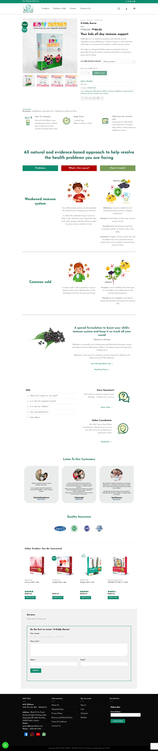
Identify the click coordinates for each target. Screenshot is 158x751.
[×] (5, 745)
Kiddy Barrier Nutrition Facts (66, 111)
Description (27, 111)
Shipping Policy (58, 709)
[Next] (74, 45)
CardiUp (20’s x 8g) (59, 582)
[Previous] (26, 45)
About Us (55, 705)
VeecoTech (106, 748)
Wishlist (84, 718)
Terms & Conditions (59, 722)
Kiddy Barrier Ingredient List (43, 111)
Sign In (83, 705)
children (104, 91)
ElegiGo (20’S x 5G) (87, 582)
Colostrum (111, 91)
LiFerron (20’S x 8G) (32, 582)
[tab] (27, 111)
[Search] (119, 8)
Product (45, 8)
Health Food (98, 20)
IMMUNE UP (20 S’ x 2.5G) (118, 582)
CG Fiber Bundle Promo (91, 61)
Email (83, 660)
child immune (97, 91)
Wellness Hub (59, 8)
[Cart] (134, 8)
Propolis (96, 93)
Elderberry (118, 91)
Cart (82, 709)
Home (83, 20)
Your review (35, 641)
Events (73, 8)
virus (101, 93)
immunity (83, 93)
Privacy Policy (57, 713)
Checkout (84, 713)
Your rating (35, 633)
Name (33, 660)
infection (90, 93)
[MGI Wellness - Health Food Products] (31, 8)
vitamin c (106, 93)
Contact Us (85, 8)
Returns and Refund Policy (62, 718)
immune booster (128, 91)
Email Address (116, 712)
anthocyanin (88, 91)
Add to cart (99, 73)
